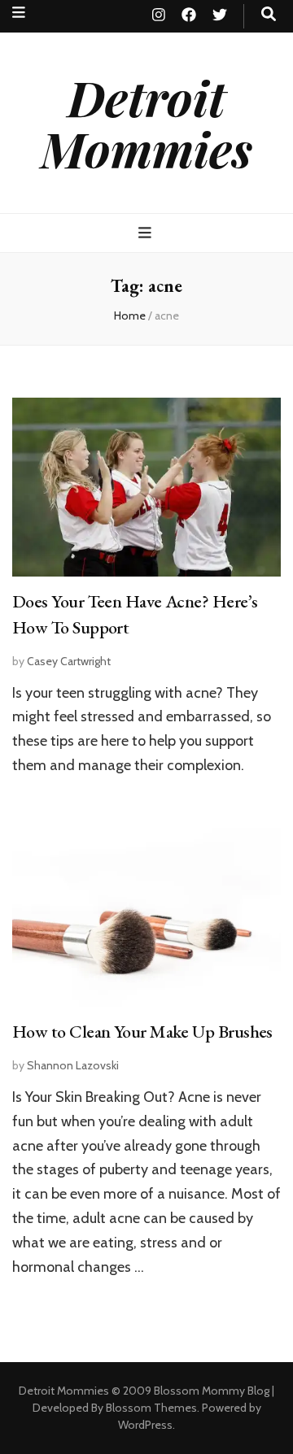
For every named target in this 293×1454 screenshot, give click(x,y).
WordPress (145, 1424)
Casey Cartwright (69, 661)
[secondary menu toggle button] (18, 12)
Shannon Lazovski (73, 1065)
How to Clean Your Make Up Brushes (142, 1031)
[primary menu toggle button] (146, 233)
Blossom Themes (151, 1407)
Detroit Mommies (146, 122)
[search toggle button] (268, 14)
